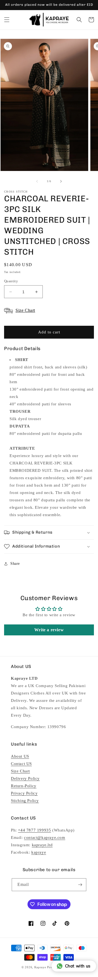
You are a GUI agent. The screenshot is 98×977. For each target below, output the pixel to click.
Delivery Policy (25, 778)
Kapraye (40, 967)
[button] (7, 20)
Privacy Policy (24, 793)
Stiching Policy (25, 800)
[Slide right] (61, 181)
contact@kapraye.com (44, 837)
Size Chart (20, 771)
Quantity (11, 281)
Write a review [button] (49, 629)
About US (20, 756)
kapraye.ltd (42, 845)
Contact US (21, 763)
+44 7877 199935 (34, 830)
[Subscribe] (80, 884)
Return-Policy (23, 786)
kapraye (38, 852)
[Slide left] (37, 181)
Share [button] (15, 564)
